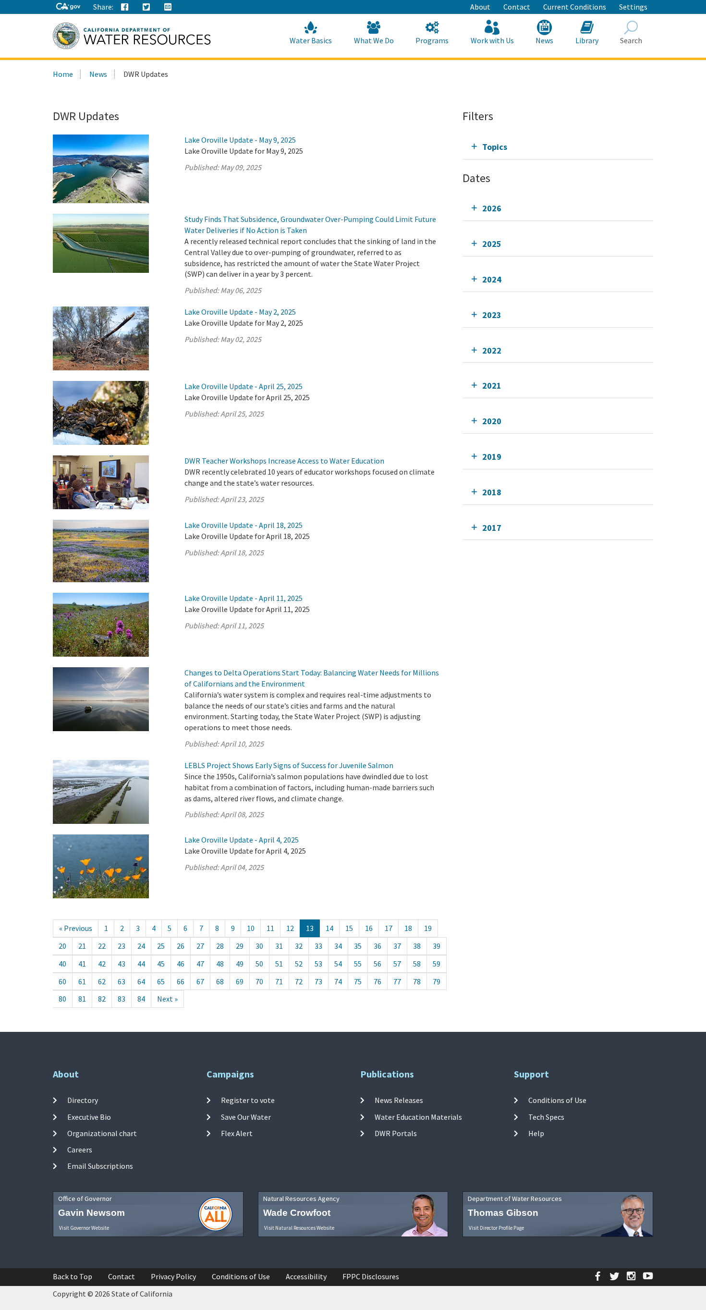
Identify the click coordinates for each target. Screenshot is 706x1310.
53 (318, 963)
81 (82, 999)
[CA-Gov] (68, 7)
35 (358, 946)
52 (299, 963)
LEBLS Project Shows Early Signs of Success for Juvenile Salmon (288, 765)
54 (338, 963)
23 (121, 946)
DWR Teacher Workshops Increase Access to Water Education (284, 460)
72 (299, 981)
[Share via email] (168, 7)
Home (63, 74)
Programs (432, 40)
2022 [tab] (491, 350)
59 (436, 963)
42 (102, 963)
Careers (79, 1149)
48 (220, 963)
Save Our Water (246, 1116)
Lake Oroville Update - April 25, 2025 (243, 386)
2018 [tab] (491, 492)
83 (121, 999)
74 (338, 981)
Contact (516, 7)
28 (220, 946)
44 (141, 963)
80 (62, 999)
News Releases (399, 1100)
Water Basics (311, 40)
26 (180, 946)
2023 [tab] (491, 314)
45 (161, 963)
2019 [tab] (491, 456)
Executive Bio (89, 1116)
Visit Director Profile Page (496, 1227)
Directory (82, 1100)
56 (377, 963)
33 (318, 946)
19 (428, 928)
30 (259, 946)
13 (310, 928)
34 (338, 946)
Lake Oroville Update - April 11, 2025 (243, 598)
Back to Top (72, 1276)
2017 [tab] (491, 527)
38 (417, 946)
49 (239, 963)
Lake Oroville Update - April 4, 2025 (241, 840)
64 (141, 981)
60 (62, 981)
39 (436, 946)
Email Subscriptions (100, 1166)
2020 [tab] (491, 421)
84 (141, 999)
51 (279, 963)
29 (239, 946)
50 (259, 963)
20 (62, 946)
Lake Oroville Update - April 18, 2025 (243, 525)
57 (397, 963)
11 (270, 928)
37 (397, 946)
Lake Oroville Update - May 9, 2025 (240, 140)
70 (259, 981)
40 (62, 963)
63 (121, 981)
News (544, 40)
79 (436, 981)
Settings (633, 7)
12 (290, 928)
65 (161, 981)
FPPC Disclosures (370, 1276)
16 (369, 928)
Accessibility (306, 1276)
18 (408, 928)
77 (397, 981)
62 (102, 981)
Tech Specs (546, 1116)
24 (141, 946)
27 (200, 946)
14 (329, 928)
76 (377, 981)
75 (358, 981)
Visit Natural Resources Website (299, 1227)
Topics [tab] (494, 146)
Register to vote (248, 1100)
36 (377, 946)
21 (82, 946)
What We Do (374, 40)
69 (239, 981)
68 (220, 981)
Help (536, 1133)
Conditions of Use (557, 1100)
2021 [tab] (491, 385)
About (480, 7)
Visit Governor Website (84, 1227)
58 (417, 963)
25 (161, 946)
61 (82, 981)
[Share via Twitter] (146, 7)
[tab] (558, 147)
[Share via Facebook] (125, 7)
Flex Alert (237, 1133)
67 (200, 981)
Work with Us (492, 40)
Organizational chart (102, 1133)
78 (417, 981)
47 (200, 963)
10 (251, 928)
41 (82, 963)
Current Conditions (574, 7)
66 (180, 981)
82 (102, 999)
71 (279, 981)
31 (279, 946)
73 (318, 981)
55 (358, 963)
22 (102, 946)
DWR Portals (396, 1133)
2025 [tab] (491, 243)
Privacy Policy (173, 1276)
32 (299, 946)
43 (121, 963)
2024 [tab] (491, 279)
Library (586, 40)
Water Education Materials (418, 1116)
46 (180, 963)
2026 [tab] (491, 208)
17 (388, 928)
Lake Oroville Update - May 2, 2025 (240, 312)
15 (349, 928)
